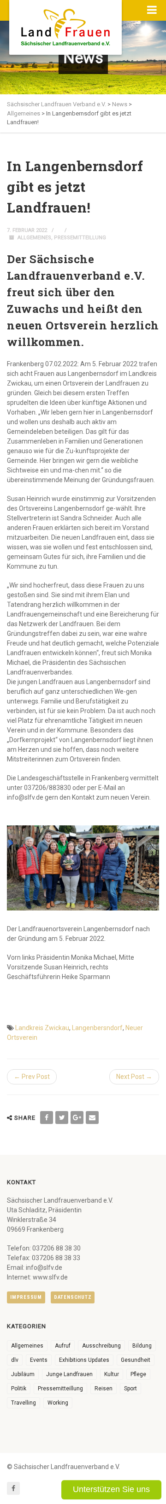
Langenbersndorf (97, 1027)
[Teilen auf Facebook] (46, 1117)
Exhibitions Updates (84, 1360)
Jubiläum (23, 1374)
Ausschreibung (101, 1346)
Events (38, 1360)
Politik (18, 1388)
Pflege (138, 1374)
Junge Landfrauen (69, 1374)
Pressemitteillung (80, 238)
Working (57, 1403)
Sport (130, 1388)
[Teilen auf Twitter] (61, 1117)
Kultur (111, 1374)
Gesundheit (135, 1360)
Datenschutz (72, 1297)
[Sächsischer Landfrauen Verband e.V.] (65, 24)
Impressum (26, 1297)
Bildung (142, 1346)
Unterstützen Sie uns (111, 1489)
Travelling (23, 1403)
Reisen (104, 1388)
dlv (14, 1360)
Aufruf (63, 1346)
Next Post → (134, 1076)
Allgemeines (34, 238)
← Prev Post (32, 1076)
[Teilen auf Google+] (77, 1117)
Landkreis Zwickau (42, 1027)
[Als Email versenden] (92, 1117)
